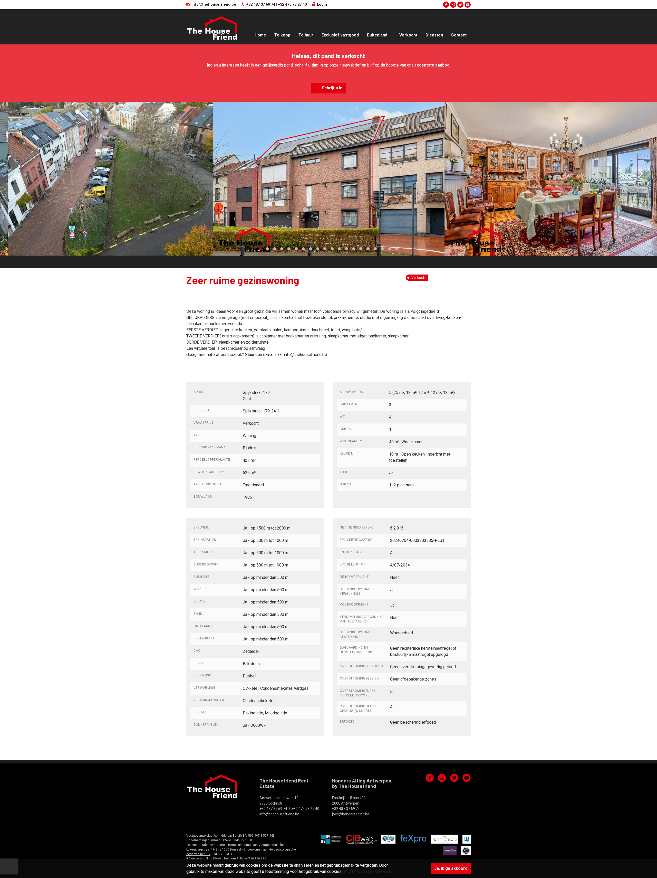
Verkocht (408, 35)
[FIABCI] (388, 839)
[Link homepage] (212, 27)
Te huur (305, 35)
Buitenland (377, 35)
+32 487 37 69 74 (260, 4)
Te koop (282, 35)
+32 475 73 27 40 (292, 4)
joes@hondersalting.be (350, 814)
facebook (446, 5)
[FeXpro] (413, 839)
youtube (468, 5)
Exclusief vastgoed (340, 35)
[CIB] (361, 839)
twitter (460, 5)
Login (321, 4)
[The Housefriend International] (444, 839)
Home (260, 35)
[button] (16, 173)
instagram (453, 5)
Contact (459, 35)
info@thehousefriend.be (213, 4)
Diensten (434, 35)
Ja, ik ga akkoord (450, 868)
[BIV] (331, 839)
